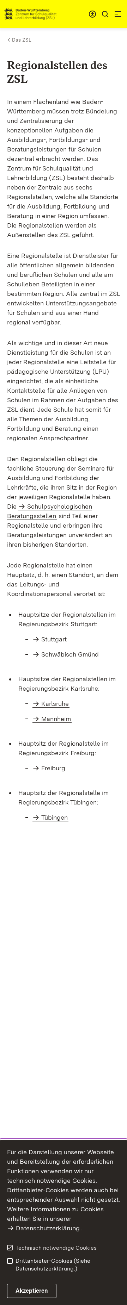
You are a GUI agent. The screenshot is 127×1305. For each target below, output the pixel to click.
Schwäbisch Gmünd (70, 654)
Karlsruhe (55, 703)
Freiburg (53, 768)
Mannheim (56, 718)
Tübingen (54, 817)
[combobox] (92, 14)
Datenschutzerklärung (48, 1228)
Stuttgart (54, 639)
